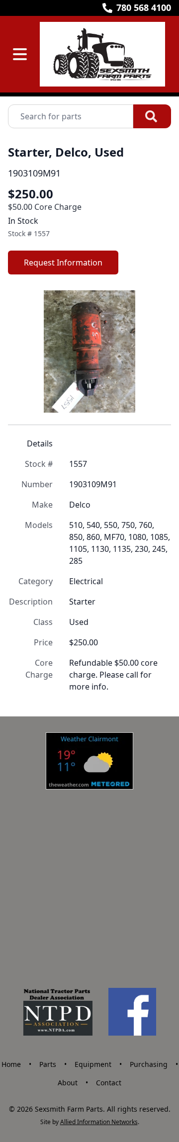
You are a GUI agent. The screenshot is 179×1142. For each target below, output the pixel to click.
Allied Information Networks (99, 1122)
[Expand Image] (153, 395)
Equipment (93, 1064)
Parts (47, 1064)
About (68, 1082)
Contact (108, 1082)
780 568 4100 (143, 7)
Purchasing (149, 1064)
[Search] (152, 116)
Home (11, 1064)
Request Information (63, 262)
